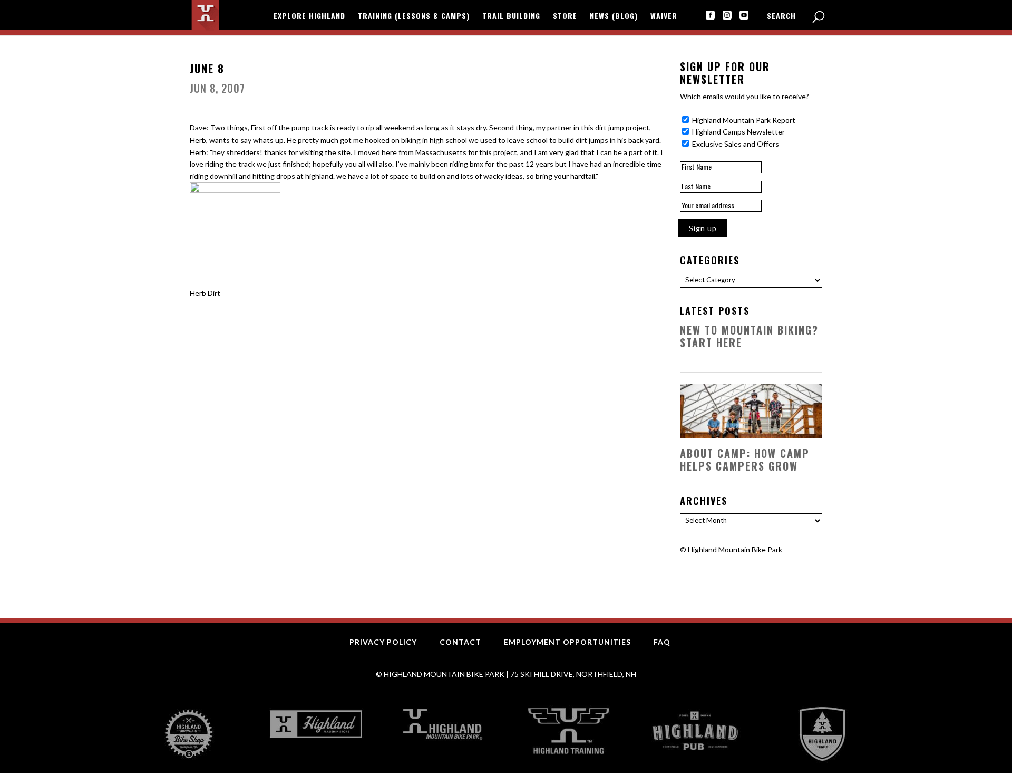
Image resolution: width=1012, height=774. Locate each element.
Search (781, 16)
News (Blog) (614, 16)
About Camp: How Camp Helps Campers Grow (745, 459)
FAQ (662, 641)
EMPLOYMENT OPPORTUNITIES (567, 641)
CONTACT (460, 641)
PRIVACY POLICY (383, 641)
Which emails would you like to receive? (744, 96)
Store (565, 16)
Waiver (663, 16)
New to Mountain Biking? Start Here (749, 336)
